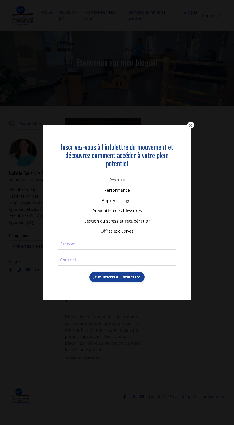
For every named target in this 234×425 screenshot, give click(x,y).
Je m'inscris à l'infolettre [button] (117, 276)
